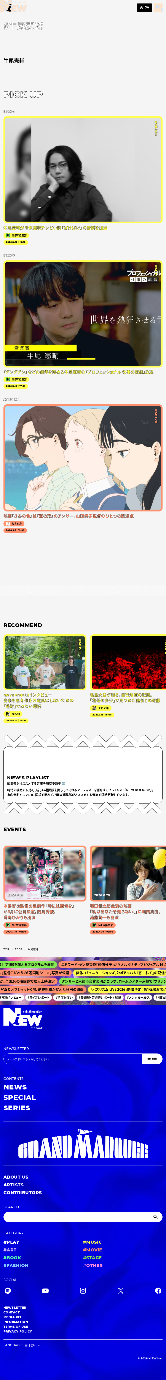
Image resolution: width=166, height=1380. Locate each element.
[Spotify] (7, 1291)
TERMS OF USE (15, 1327)
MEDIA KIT (12, 1317)
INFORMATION (15, 1322)
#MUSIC (92, 1242)
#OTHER (93, 1266)
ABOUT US (16, 1177)
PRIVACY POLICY (17, 1331)
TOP (6, 949)
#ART (10, 1250)
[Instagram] (83, 1291)
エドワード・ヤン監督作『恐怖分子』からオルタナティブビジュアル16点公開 (101, 964)
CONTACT (11, 1312)
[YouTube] (45, 1291)
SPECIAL (19, 1098)
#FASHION (16, 1266)
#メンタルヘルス (129, 997)
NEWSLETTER (16, 1049)
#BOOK (12, 1258)
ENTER (152, 1059)
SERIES (16, 1108)
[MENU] (158, 7)
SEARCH (11, 1207)
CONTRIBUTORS (22, 1193)
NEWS (15, 1087)
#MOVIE (92, 1250)
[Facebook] (158, 1291)
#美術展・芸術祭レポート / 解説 (91, 997)
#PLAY (11, 1242)
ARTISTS (13, 1185)
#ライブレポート (29, 997)
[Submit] (156, 1217)
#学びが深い (55, 997)
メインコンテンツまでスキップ (28, 5)
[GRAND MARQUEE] (83, 1144)
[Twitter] (120, 1291)
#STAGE (92, 1258)
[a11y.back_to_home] (13, 7)
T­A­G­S (18, 949)
